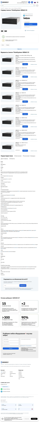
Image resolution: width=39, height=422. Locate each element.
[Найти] (34, 5)
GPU (3, 205)
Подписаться (22, 285)
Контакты (20, 374)
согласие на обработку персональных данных (27, 349)
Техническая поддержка (30, 30)
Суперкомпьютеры (13, 373)
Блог (19, 378)
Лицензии (11, 376)
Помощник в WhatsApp (6, 389)
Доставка (4, 159)
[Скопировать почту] (17, 3)
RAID (12, 195)
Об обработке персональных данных (18, 413)
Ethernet (16, 244)
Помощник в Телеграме (6, 391)
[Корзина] (37, 5)
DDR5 (5, 230)
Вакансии (20, 373)
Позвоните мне (5, 386)
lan (22, 247)
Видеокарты (3, 376)
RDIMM (13, 230)
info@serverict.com (4, 384)
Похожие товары (29, 156)
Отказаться (26, 418)
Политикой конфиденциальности (25, 289)
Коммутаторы (3, 373)
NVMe (18, 191)
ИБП (1, 374)
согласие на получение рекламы (31, 350)
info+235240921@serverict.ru (22, 2)
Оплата (12, 159)
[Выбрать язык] (35, 2)
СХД (10, 374)
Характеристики (7, 156)
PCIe (11, 195)
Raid (1, 251)
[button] (37, 2)
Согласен (34, 418)
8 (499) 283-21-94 (24, 1)
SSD (17, 237)
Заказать (31, 24)
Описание (17, 156)
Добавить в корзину (34, 64)
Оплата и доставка (21, 377)
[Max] (29, 2)
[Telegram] (32, 2)
